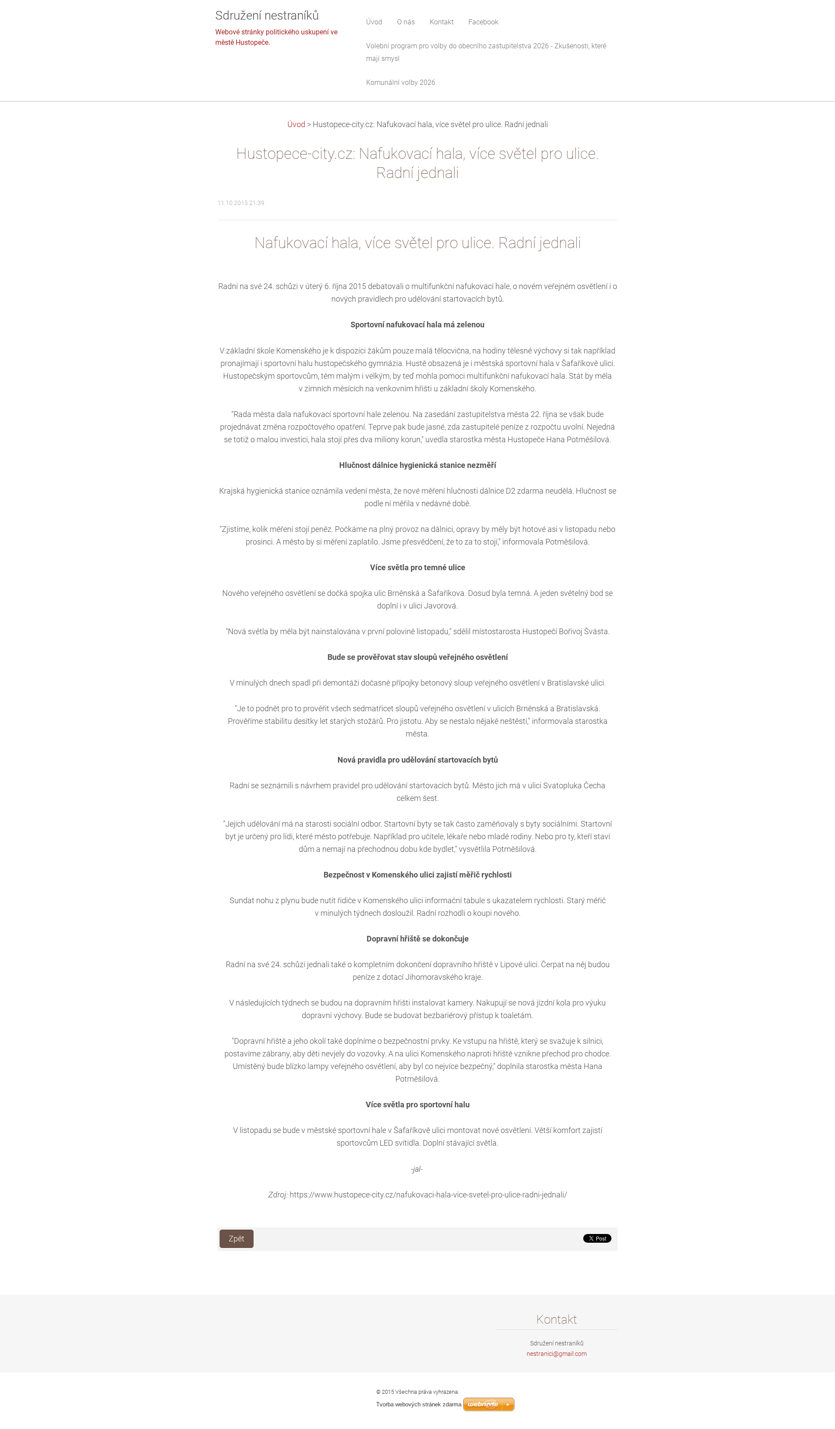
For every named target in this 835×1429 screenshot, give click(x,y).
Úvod (296, 124)
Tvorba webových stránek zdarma (418, 1404)
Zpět (236, 1238)
